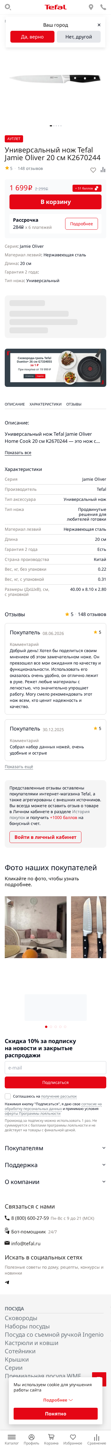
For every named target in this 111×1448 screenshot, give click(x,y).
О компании (22, 1182)
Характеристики (46, 404)
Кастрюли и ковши (31, 1343)
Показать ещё (19, 766)
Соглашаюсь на (45, 1096)
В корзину (56, 202)
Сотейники (20, 1351)
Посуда (14, 1308)
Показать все (18, 452)
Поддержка (21, 1165)
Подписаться (55, 1082)
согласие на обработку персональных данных (53, 1106)
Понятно (55, 1413)
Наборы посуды (27, 1326)
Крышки (17, 1359)
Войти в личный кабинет (45, 837)
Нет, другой (78, 36)
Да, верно (32, 36)
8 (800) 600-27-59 (30, 1218)
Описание (15, 404)
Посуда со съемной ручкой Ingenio (54, 1334)
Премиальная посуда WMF (43, 1376)
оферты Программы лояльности (32, 1113)
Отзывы (73, 404)
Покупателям (24, 1148)
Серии (13, 1368)
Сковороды (21, 1318)
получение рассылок (59, 1096)
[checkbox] (8, 1096)
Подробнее (81, 223)
